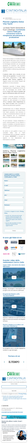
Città (5, 200)
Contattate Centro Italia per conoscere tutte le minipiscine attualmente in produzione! (14, 33)
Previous (4, 362)
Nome (6, 180)
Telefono (6, 190)
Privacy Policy (22, 393)
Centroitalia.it (8, 18)
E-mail (6, 185)
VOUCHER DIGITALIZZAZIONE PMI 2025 (12, 412)
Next (23, 362)
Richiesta (6, 205)
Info (5, 195)
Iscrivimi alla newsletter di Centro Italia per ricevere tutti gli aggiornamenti (13, 224)
